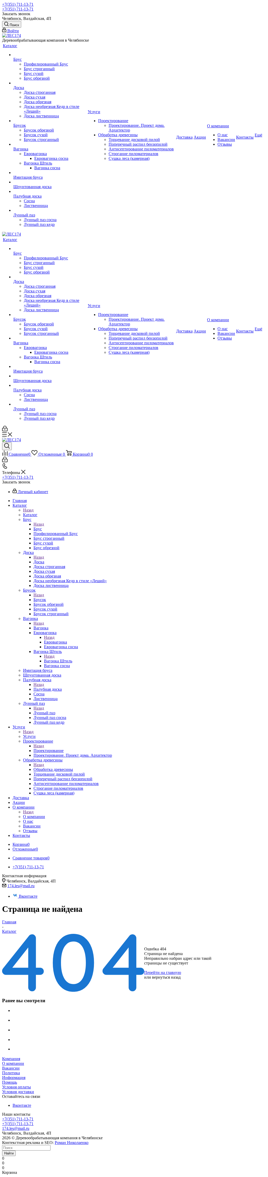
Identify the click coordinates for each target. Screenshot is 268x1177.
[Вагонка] (50, 144)
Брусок (40, 599)
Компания (11, 1058)
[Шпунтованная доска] (50, 182)
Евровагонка (55, 642)
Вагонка (41, 628)
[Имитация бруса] (50, 172)
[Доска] (50, 83)
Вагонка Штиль (58, 661)
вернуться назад (166, 977)
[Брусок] (50, 120)
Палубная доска (48, 689)
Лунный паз (44, 713)
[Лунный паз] (50, 210)
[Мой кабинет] (5, 430)
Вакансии (11, 1068)
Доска (39, 562)
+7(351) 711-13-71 (18, 4)
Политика (11, 1073)
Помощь (9, 1082)
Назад (28, 510)
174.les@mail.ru (21, 886)
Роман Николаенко (71, 1142)
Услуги (29, 736)
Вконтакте (28, 896)
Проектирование (49, 750)
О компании (34, 816)
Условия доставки (18, 1091)
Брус (38, 529)
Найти (9, 1153)
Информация (13, 1077)
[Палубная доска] (50, 191)
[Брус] (50, 54)
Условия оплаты (16, 1087)
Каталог (30, 515)
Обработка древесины (53, 769)
